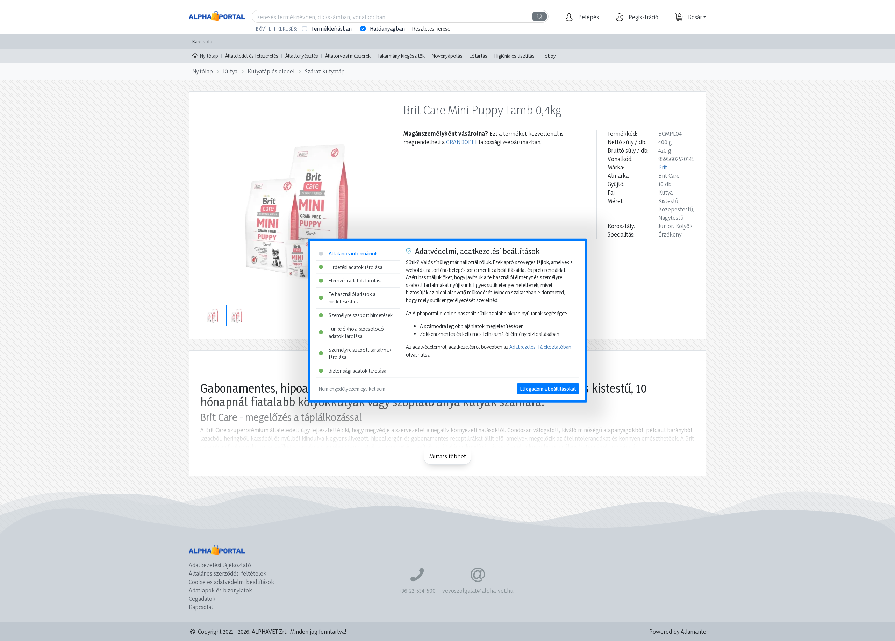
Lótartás (478, 55)
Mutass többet (447, 456)
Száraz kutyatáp (325, 71)
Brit (662, 167)
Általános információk (353, 253)
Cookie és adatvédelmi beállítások (231, 581)
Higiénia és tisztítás (514, 55)
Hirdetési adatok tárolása (355, 266)
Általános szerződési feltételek (227, 573)
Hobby (549, 55)
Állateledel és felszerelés (251, 55)
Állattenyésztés (301, 55)
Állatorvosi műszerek (348, 55)
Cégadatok (202, 598)
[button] (588, 17)
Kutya (230, 71)
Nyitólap (209, 55)
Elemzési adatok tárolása (356, 280)
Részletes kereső (431, 28)
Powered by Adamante (677, 631)
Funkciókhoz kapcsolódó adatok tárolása (356, 332)
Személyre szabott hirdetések (361, 315)
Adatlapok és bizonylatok (220, 590)
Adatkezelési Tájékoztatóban (540, 347)
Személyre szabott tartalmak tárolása (360, 353)
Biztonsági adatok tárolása (357, 370)
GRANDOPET (461, 142)
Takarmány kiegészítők (401, 55)
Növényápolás (447, 55)
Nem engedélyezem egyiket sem (352, 388)
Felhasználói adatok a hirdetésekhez (352, 297)
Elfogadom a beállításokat (548, 388)
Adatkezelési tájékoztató (220, 565)
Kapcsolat (203, 41)
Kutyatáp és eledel (271, 71)
